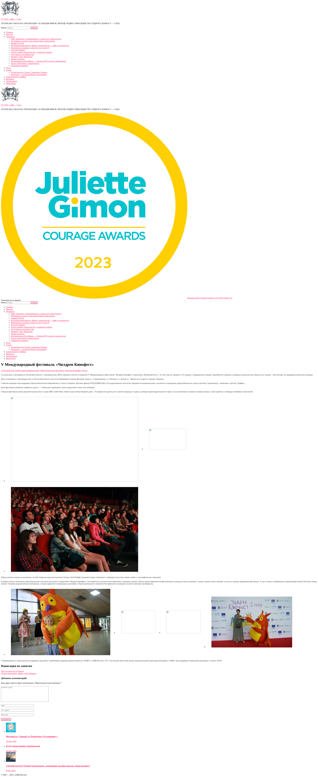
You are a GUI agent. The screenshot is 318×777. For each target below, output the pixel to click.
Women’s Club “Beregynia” (22, 57)
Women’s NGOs (17, 43)
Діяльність (10, 37)
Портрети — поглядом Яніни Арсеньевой (28, 75)
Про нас (9, 34)
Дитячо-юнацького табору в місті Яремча (18, 673)
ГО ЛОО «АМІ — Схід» (11, 19)
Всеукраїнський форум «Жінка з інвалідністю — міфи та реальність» (40, 46)
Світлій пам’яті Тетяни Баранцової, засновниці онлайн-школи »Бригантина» (48, 766)
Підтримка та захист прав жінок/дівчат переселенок (33, 41)
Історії (8, 70)
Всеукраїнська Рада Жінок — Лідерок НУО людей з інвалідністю (38, 61)
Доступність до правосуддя (22, 54)
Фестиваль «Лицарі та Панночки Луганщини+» (32, 736)
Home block (11, 84)
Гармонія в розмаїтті (19, 66)
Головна (9, 32)
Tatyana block (11, 81)
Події (8, 68)
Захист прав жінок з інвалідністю (25, 63)
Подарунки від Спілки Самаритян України (29, 72)
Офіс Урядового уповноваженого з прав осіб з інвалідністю (36, 39)
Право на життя (17, 59)
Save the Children (18, 50)
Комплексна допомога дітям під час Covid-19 (30, 48)
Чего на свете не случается (12, 671)
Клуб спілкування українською (23, 746)
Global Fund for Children (16, 77)
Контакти (10, 79)
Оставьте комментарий (51, 371)
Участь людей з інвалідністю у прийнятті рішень (31, 52)
